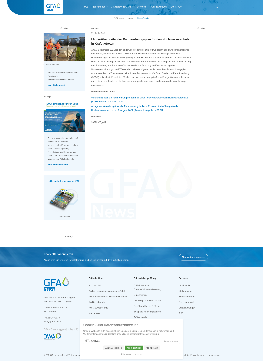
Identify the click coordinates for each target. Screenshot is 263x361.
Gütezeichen (140, 295)
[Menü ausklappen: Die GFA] (181, 6)
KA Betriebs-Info (97, 302)
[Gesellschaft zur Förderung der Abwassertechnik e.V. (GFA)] (53, 7)
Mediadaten (94, 313)
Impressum (214, 355)
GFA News (119, 18)
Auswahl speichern (113, 348)
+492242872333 (52, 317)
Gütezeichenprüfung (121, 6)
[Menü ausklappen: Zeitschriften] (106, 6)
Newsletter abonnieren (193, 257)
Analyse (95, 341)
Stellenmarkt (185, 291)
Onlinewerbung (159, 6)
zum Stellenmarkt (56, 85)
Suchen (217, 7)
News (85, 6)
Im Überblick (95, 285)
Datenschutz (126, 354)
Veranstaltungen (187, 307)
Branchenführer (187, 296)
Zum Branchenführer (58, 164)
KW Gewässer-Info (98, 307)
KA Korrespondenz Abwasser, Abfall (107, 291)
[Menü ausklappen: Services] (147, 6)
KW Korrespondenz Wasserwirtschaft (108, 296)
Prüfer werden (141, 317)
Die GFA (175, 6)
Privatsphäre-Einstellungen (190, 355)
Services (141, 6)
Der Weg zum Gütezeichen (147, 300)
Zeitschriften (99, 6)
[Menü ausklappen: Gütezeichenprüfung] (133, 6)
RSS (181, 313)
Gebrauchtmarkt (187, 302)
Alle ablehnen (152, 348)
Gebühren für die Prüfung (146, 306)
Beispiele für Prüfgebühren (147, 311)
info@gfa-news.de (53, 321)
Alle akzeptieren (134, 348)
